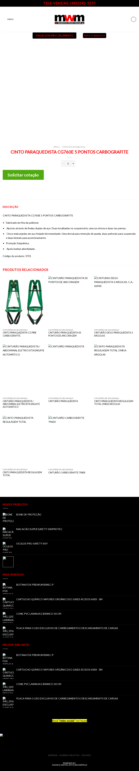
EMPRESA (53, 755)
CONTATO (86, 755)
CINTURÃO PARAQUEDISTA (63, 401)
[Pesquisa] (133, 19)
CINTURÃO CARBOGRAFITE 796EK (66, 472)
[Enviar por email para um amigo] (75, 189)
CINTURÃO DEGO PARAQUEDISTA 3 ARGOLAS (113, 334)
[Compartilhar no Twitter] (69, 189)
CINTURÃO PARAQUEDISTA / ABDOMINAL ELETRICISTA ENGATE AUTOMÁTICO (21, 404)
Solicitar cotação (23, 174)
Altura (57, 146)
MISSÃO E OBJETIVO (69, 755)
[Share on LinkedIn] (81, 189)
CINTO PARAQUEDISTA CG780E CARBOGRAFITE (19, 334)
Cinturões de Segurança (73, 146)
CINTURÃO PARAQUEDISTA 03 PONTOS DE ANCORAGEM (64, 334)
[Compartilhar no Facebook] (63, 189)
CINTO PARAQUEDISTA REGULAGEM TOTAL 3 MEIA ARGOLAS (113, 402)
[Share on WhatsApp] (58, 189)
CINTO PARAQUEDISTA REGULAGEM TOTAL (22, 474)
